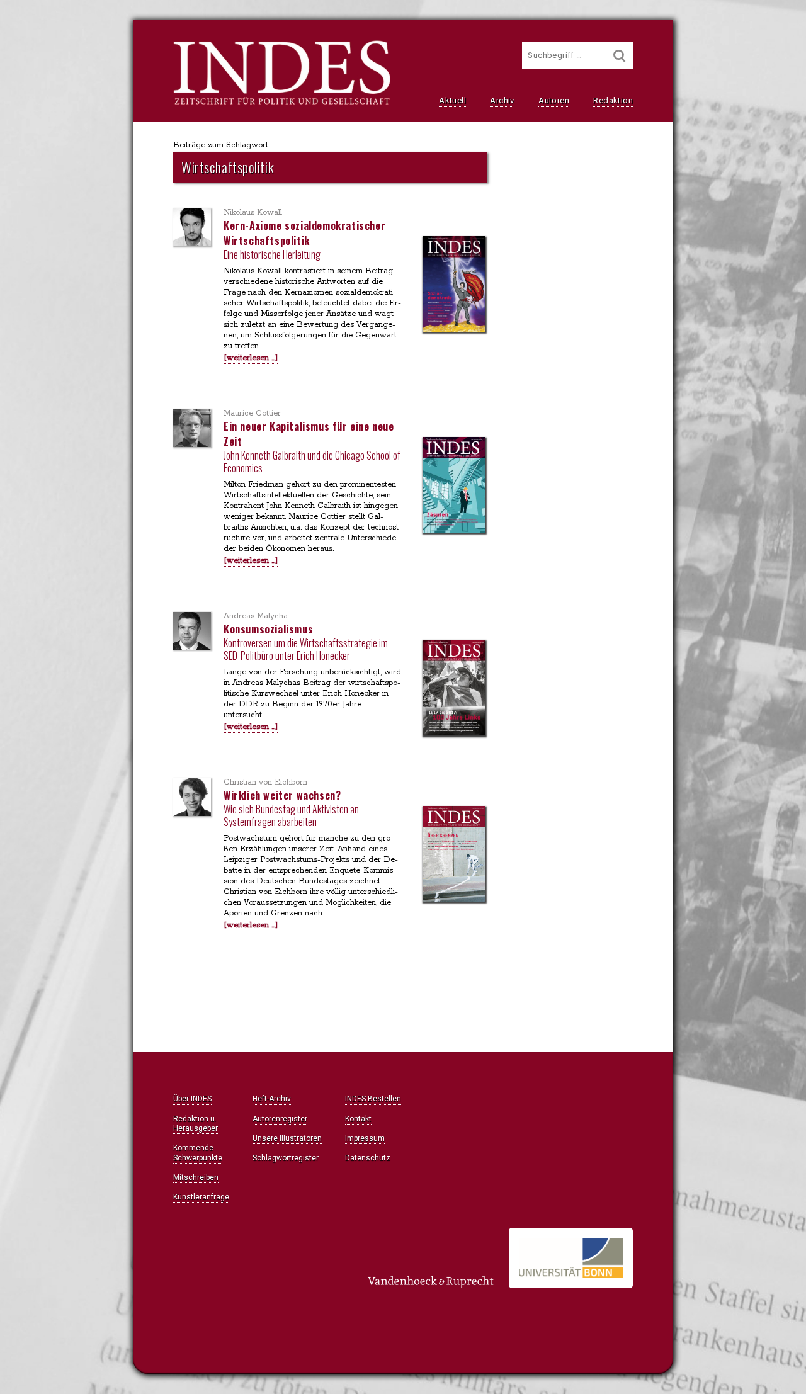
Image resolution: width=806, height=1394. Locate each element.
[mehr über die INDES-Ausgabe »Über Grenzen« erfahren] (454, 855)
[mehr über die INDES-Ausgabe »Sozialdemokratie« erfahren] (454, 285)
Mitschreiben (196, 1177)
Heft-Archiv (272, 1098)
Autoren (553, 100)
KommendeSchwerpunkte (197, 1152)
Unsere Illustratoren (287, 1138)
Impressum (365, 1138)
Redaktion (613, 100)
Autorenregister (280, 1118)
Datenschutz (367, 1157)
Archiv (502, 100)
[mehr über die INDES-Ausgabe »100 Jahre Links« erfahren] (454, 689)
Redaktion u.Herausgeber (195, 1123)
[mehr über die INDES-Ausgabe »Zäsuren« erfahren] (454, 486)
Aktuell (452, 100)
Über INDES (192, 1098)
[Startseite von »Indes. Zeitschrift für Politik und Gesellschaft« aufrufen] (281, 103)
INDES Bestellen (373, 1098)
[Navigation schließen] (26, 38)
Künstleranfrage (201, 1197)
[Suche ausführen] (619, 55)
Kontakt (358, 1118)
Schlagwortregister (286, 1157)
